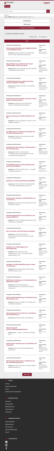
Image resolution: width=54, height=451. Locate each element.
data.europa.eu (9, 427)
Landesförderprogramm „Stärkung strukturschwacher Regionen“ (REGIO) (20, 82)
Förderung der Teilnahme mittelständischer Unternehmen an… (21, 198)
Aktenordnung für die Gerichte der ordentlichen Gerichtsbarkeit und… (21, 313)
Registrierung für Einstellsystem (13, 391)
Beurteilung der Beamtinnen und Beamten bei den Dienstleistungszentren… (20, 361)
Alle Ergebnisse (27, 21)
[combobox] (25, 11)
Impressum (8, 401)
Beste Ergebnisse (43, 36)
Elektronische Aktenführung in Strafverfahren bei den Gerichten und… (21, 298)
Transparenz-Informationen (27, 28)
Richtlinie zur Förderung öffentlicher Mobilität (20, 181)
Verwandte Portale (14, 418)
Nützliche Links (13, 398)
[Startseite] (9, 3)
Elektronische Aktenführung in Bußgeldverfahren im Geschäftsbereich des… (21, 49)
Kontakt (7, 383)
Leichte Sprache (9, 409)
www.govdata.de (9, 424)
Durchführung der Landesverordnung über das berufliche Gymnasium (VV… (20, 132)
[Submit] (48, 11)
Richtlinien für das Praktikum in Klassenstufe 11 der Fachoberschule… (21, 148)
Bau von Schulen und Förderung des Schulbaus (20, 231)
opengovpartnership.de (11, 429)
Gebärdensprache (9, 406)
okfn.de (7, 432)
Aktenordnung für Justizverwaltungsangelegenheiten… (17, 328)
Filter (27, 41)
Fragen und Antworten (10, 386)
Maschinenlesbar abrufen (25, 17)
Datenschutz (8, 412)
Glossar (7, 389)
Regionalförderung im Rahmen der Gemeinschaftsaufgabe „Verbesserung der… (19, 64)
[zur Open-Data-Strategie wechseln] (46, 3)
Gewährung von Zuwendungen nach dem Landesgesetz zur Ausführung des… (21, 99)
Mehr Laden (27, 374)
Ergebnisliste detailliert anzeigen (15, 33)
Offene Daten (27, 24)
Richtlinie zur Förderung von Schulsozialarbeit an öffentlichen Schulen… (21, 280)
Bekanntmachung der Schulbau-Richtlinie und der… (20, 116)
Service (10, 380)
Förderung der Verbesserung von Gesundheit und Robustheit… (21, 344)
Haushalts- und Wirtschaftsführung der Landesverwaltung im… (20, 265)
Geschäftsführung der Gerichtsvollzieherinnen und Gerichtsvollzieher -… (20, 165)
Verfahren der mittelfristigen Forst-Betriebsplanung (17, 247)
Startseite (6, 15)
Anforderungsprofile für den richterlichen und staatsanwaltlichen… (20, 216)
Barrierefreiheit (9, 404)
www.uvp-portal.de (10, 421)
